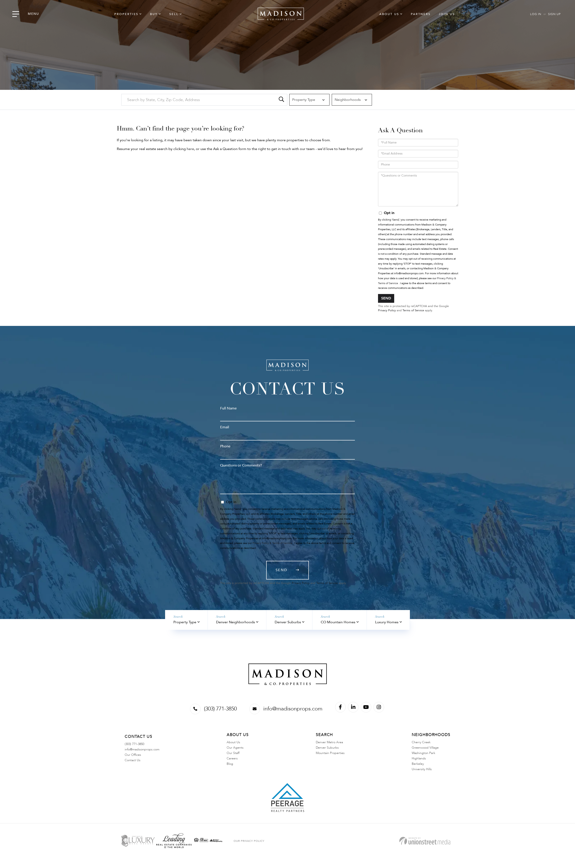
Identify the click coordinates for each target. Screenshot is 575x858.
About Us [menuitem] (389, 14)
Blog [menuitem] (230, 764)
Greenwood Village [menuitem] (425, 747)
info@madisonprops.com (292, 708)
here (190, 148)
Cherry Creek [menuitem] (421, 742)
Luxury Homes (386, 622)
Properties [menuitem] (126, 14)
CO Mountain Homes (338, 622)
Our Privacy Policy (249, 841)
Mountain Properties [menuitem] (330, 753)
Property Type (184, 622)
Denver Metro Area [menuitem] (329, 742)
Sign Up (554, 14)
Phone (225, 446)
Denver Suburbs (288, 622)
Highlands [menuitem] (419, 758)
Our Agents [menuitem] (235, 747)
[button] (281, 99)
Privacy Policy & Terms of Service (272, 543)
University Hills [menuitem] (422, 769)
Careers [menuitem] (232, 758)
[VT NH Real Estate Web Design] (424, 841)
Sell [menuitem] (174, 14)
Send (386, 298)
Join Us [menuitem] (447, 14)
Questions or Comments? (241, 465)
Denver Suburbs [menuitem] (327, 747)
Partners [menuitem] (421, 14)
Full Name (228, 408)
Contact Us (132, 760)
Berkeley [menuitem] (418, 764)
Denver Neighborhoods (235, 622)
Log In (535, 14)
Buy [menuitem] (154, 14)
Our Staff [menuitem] (233, 753)
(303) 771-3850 (220, 708)
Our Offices (133, 755)
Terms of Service (413, 310)
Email (224, 427)
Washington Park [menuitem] (423, 753)
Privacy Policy (387, 310)
